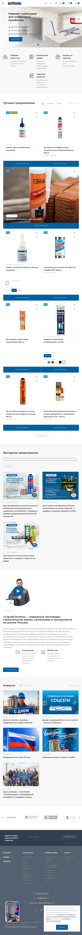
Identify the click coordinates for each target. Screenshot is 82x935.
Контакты (26, 883)
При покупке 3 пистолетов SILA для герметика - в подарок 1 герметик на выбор (19, 558)
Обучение (48, 862)
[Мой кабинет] (56, 3)
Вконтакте (35, 910)
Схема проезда (28, 880)
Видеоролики (50, 875)
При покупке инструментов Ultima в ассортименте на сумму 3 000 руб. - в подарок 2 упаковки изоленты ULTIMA (59, 508)
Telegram (41, 910)
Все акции (9, 466)
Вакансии (26, 872)
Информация (51, 853)
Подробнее (15, 37)
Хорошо (62, 927)
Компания (28, 853)
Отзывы (26, 866)
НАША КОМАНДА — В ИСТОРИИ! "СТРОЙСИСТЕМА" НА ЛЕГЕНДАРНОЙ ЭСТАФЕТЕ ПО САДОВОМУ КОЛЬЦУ (18, 794)
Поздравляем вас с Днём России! (16, 757)
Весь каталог (74, 103)
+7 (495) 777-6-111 (41, 894)
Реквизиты (27, 869)
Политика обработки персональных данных (21, 927)
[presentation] (3, 817)
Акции (6, 857)
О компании (27, 857)
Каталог (7, 853)
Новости (26, 860)
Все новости (74, 685)
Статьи (25, 863)
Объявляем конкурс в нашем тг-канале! (58, 757)
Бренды (6, 861)
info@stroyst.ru (43, 898)
